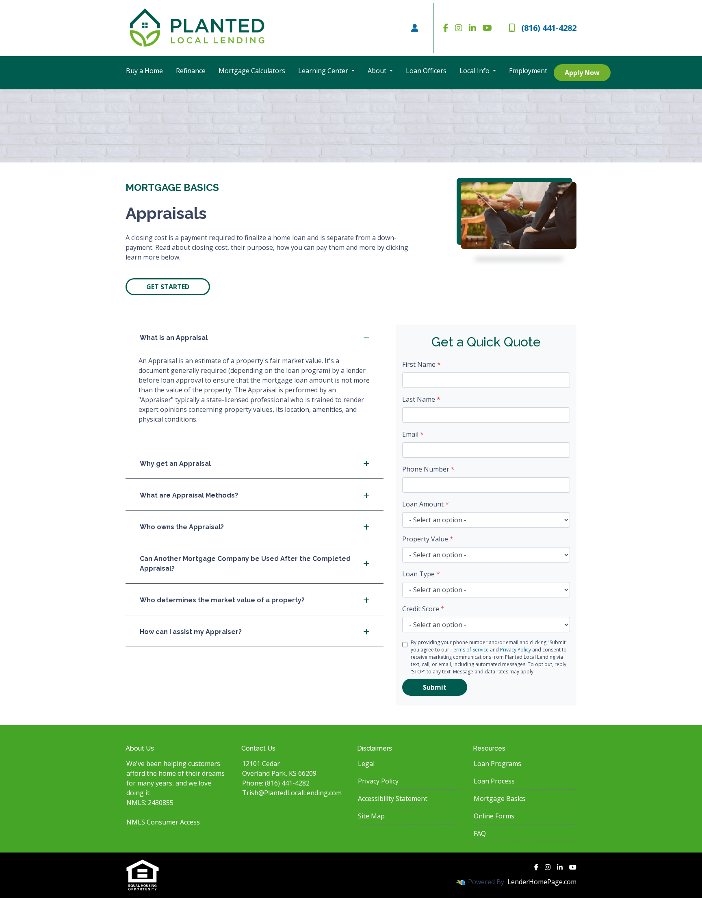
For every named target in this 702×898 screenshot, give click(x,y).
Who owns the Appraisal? (182, 527)
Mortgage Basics (499, 798)
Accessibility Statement (392, 798)
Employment (528, 70)
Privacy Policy (515, 649)
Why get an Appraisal (175, 463)
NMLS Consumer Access (163, 822)
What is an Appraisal (174, 338)
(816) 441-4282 (548, 27)
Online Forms (494, 815)
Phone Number (428, 469)
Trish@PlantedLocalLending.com (292, 792)
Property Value (427, 538)
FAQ (480, 833)
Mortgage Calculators (252, 70)
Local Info (475, 70)
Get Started (167, 286)
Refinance (191, 70)
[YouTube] (487, 28)
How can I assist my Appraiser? (191, 632)
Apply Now (582, 72)
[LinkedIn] (472, 28)
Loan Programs (497, 763)
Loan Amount (425, 504)
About (378, 70)
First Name (421, 364)
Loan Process (494, 781)
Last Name (421, 399)
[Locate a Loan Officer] (414, 28)
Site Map (371, 815)
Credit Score (423, 608)
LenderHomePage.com (541, 881)
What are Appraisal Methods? (189, 495)
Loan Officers (426, 70)
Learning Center (324, 70)
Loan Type (421, 573)
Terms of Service (470, 649)
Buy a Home (144, 70)
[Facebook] (445, 28)
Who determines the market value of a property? (222, 600)
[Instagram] (458, 28)
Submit (434, 687)
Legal (366, 763)
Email (413, 434)
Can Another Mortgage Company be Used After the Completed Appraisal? (245, 563)
